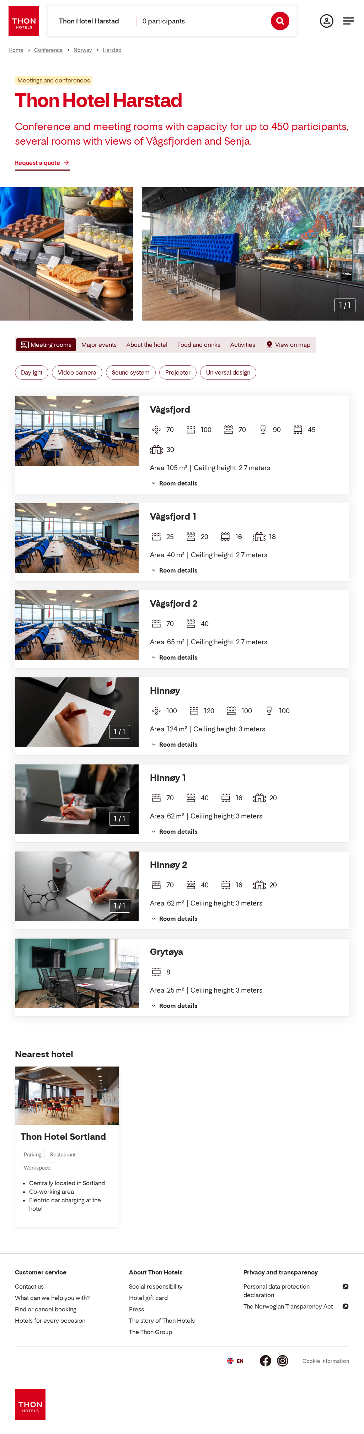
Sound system (131, 372)
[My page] (326, 21)
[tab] (45, 345)
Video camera (77, 372)
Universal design (228, 372)
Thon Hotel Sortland (63, 1137)
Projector (178, 372)
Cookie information (326, 1361)
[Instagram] (282, 1360)
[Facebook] (265, 1360)
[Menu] (348, 21)
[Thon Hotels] (24, 21)
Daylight (31, 372)
